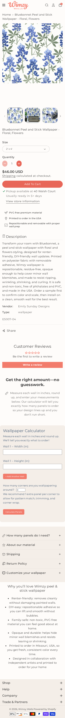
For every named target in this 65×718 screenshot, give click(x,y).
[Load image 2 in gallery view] (32, 115)
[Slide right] (60, 116)
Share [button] (11, 330)
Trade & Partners (15, 702)
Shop (6, 683)
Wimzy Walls (26, 709)
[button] (4, 5)
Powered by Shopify (45, 709)
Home (6, 14)
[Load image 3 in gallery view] (50, 115)
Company (9, 695)
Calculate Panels (13, 512)
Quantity (8, 157)
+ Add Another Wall (14, 476)
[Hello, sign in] (53, 5)
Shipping (9, 175)
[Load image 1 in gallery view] (15, 115)
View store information (23, 201)
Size (5, 142)
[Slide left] (4, 116)
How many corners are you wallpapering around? (31, 494)
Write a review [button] (32, 364)
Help (6, 689)
